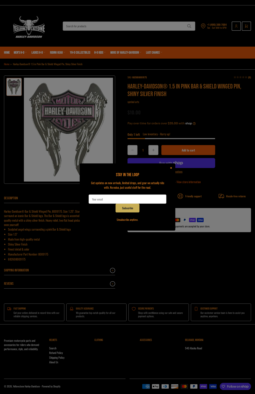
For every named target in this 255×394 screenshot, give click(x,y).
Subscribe (127, 208)
